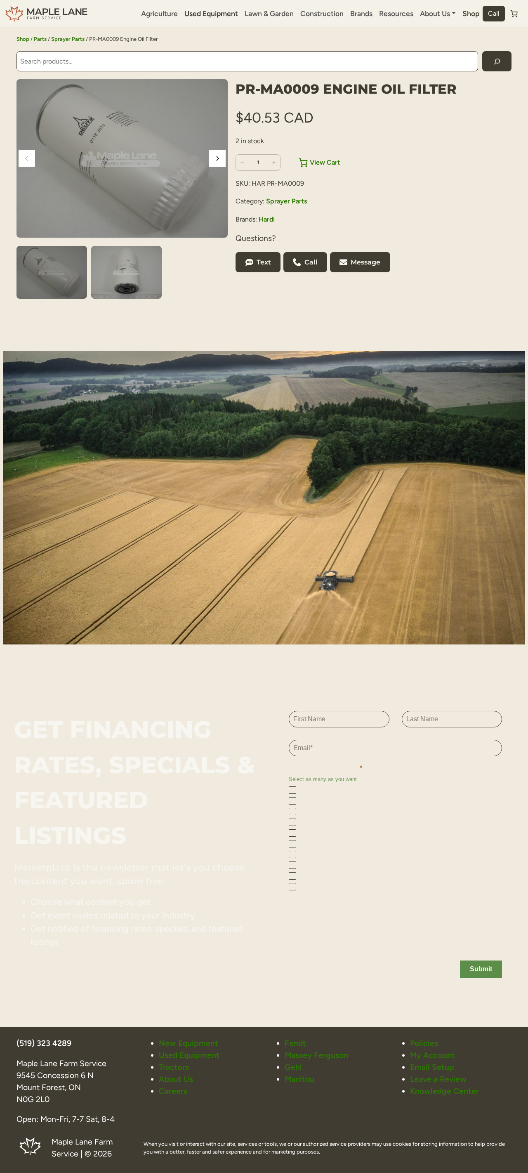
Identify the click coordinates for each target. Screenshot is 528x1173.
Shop (470, 13)
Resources (396, 13)
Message (365, 262)
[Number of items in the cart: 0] (514, 14)
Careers (173, 1091)
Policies (424, 1043)
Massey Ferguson (316, 1055)
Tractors (174, 1067)
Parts (40, 39)
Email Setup (432, 1067)
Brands (361, 13)
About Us (176, 1079)
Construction (322, 13)
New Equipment (188, 1043)
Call (494, 13)
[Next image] (217, 158)
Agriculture (159, 13)
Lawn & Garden (269, 13)
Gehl (293, 1067)
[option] (126, 272)
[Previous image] (27, 158)
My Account (432, 1055)
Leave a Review (438, 1079)
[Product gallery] (122, 158)
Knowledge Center (444, 1091)
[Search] (497, 61)
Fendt (295, 1043)
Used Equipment (211, 13)
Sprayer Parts (68, 39)
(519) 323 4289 (43, 1043)
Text (264, 262)
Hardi (267, 219)
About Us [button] (435, 13)
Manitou (299, 1079)
